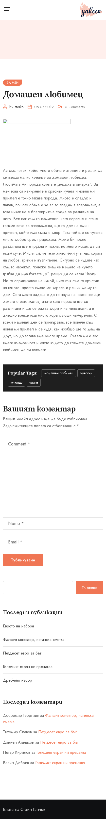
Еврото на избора (18, 626)
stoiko (19, 107)
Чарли (33, 382)
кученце (16, 382)
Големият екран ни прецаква (28, 667)
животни (86, 373)
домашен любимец (58, 373)
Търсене (89, 587)
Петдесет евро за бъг (22, 653)
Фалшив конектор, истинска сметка (33, 639)
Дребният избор (17, 680)
